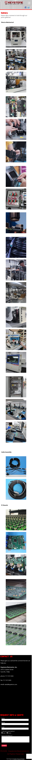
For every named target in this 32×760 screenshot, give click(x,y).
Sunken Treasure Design (19, 759)
